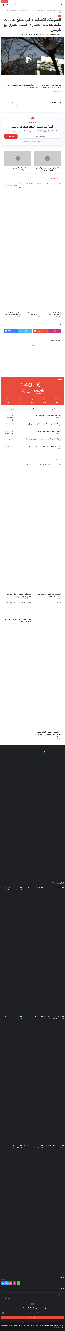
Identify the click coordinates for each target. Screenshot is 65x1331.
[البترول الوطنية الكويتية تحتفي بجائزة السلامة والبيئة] (8, 418)
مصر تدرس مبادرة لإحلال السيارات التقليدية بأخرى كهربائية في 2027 (12, 313)
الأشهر (53, 409)
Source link (57, 92)
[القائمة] (61, 6)
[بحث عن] (3, 6)
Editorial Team (34, 34)
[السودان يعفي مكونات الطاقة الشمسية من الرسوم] (32, 247)
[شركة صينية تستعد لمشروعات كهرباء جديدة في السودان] (52, 247)
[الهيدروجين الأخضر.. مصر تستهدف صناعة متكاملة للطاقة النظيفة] (32, 1080)
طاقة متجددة (52, 10)
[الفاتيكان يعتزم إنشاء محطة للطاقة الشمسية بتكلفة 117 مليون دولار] (8, 449)
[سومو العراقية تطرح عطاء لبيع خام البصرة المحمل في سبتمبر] (17, 528)
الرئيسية (58, 10)
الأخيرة (33, 409)
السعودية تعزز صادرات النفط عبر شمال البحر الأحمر (48, 431)
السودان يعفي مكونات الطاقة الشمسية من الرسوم (34, 313)
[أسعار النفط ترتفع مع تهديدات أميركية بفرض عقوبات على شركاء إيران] (8, 426)
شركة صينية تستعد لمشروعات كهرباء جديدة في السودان (53, 313)
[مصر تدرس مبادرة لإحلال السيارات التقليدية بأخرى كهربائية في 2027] (12, 247)
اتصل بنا (33, 1325)
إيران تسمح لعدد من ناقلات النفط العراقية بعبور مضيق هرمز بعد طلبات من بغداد (48, 734)
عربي (47, 10)
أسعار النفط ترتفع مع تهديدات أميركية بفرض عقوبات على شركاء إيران (44, 424)
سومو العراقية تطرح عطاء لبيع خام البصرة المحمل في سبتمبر (19, 595)
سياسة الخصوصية (49, 1325)
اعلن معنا (56, 1325)
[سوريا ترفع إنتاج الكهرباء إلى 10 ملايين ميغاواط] (53, 1209)
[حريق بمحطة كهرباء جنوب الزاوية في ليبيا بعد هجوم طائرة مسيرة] (11, 1209)
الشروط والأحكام (40, 1325)
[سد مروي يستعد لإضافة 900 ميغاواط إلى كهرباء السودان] (32, 1209)
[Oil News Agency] (11, 5)
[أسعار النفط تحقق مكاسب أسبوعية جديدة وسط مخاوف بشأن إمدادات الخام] (8, 441)
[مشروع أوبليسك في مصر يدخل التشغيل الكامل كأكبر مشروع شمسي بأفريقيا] (53, 1080)
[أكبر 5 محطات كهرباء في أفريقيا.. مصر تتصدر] (11, 1022)
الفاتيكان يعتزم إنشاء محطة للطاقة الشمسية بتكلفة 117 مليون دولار (45, 446)
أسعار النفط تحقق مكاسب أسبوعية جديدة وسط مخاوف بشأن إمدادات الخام (42, 439)
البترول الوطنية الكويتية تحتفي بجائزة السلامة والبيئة (48, 415)
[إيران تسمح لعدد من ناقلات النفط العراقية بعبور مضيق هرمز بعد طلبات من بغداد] (47, 666)
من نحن (61, 1325)
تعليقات (12, 409)
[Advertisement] (32, 359)
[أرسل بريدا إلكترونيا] (29, 34)
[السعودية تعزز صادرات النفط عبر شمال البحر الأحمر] (8, 434)
